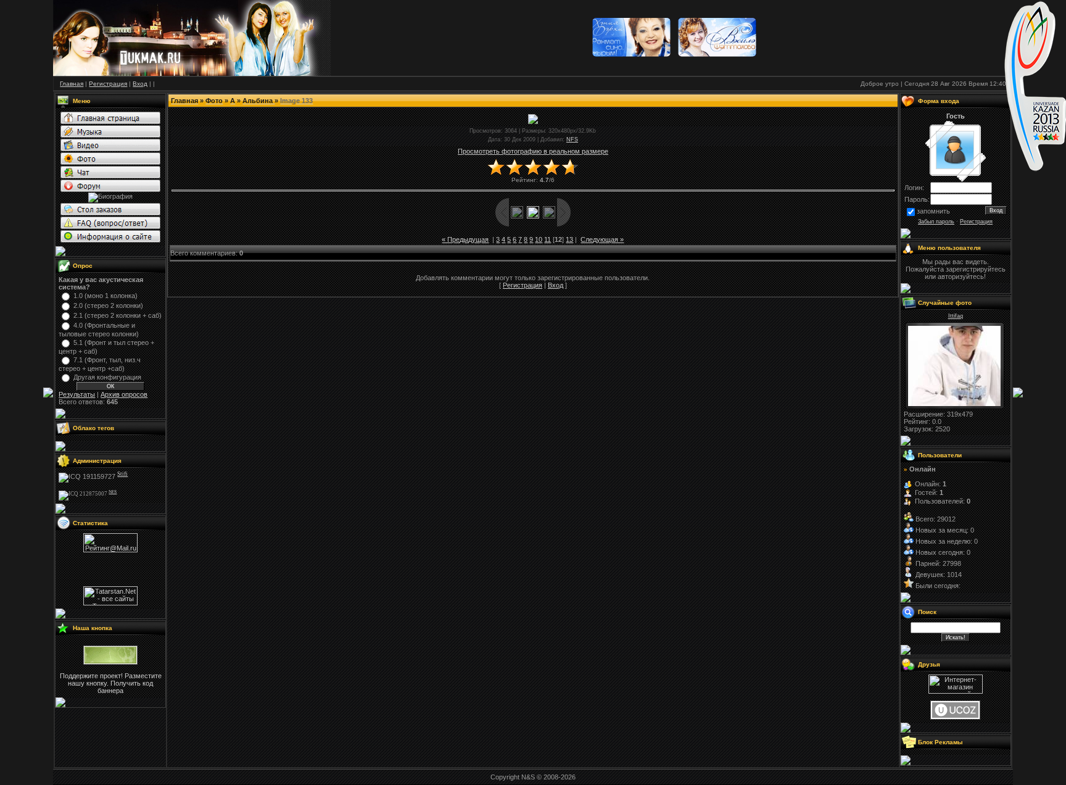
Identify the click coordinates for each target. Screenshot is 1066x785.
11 (547, 239)
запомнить (933, 211)
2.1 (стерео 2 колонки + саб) (117, 315)
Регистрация (522, 285)
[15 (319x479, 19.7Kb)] (954, 403)
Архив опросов (124, 394)
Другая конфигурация (107, 377)
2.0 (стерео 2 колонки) (108, 305)
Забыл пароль (936, 221)
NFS (572, 139)
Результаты (77, 394)
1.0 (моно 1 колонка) (105, 295)
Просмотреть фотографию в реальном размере (533, 151)
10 (538, 239)
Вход (555, 285)
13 (569, 239)
